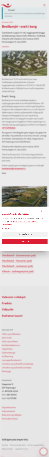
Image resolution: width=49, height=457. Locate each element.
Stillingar (5, 228)
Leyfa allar (25, 241)
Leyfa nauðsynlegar (25, 234)
